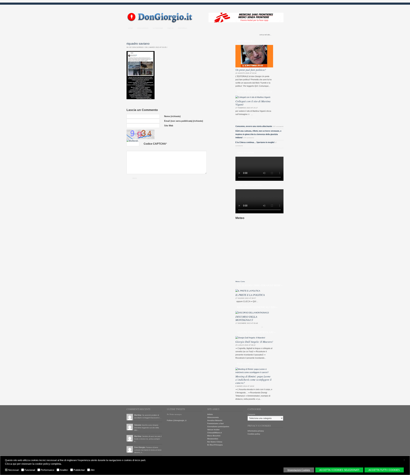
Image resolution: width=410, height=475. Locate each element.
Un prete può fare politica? (250, 70)
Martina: (138, 415)
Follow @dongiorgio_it (176, 420)
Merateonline (212, 439)
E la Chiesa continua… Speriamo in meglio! (255, 142)
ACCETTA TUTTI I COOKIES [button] (384, 470)
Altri (92, 470)
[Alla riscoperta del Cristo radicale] (161, 22)
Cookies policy (254, 434)
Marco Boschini (213, 436)
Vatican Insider (213, 430)
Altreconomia (213, 417)
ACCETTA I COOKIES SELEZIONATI (339, 470)
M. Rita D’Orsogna (215, 445)
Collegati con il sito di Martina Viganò (253, 102)
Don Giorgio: (140, 447)
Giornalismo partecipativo (218, 426)
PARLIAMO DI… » (247, 363)
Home (130, 28)
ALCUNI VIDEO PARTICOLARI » (256, 332)
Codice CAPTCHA (155, 143)
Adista (210, 414)
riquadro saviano (138, 43)
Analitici (64, 470)
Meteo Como (240, 281)
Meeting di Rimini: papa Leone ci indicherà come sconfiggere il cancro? (253, 380)
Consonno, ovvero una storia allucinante (253, 126)
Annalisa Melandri (214, 420)
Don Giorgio (142, 28)
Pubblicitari (79, 470)
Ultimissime (158, 28)
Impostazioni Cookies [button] (298, 470)
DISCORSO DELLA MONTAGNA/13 (246, 318)
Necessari (13, 470)
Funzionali (30, 470)
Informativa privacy (256, 431)
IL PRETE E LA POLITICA (250, 295)
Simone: (138, 425)
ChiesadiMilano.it (214, 433)
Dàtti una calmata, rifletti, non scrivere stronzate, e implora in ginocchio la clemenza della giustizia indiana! (258, 134)
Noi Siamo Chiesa (214, 442)
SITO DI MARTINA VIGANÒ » (254, 91)
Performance (47, 470)
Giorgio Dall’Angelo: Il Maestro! (254, 342)
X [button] (404, 460)
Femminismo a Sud (215, 423)
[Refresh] (132, 141)
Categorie (251, 414)
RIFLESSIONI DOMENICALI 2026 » (257, 307)
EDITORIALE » (245, 41)
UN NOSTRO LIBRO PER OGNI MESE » (259, 285)
